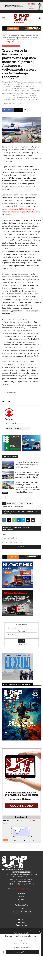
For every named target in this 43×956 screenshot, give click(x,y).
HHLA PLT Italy (11, 503)
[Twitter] (21, 911)
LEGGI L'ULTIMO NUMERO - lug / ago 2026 (17, 684)
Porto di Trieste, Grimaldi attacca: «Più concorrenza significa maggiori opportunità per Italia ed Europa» (27, 474)
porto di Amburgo (7, 506)
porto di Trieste (19, 506)
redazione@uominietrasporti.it (25, 888)
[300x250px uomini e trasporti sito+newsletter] (17, 587)
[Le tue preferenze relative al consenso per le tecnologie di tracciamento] (4, 952)
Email (4, 534)
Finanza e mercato (25, 35)
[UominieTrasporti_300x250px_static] (17, 615)
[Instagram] (29, 911)
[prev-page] (3, 497)
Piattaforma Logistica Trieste (25, 503)
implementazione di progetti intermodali (19, 211)
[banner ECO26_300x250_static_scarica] (11, 450)
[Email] (28, 520)
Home (4, 35)
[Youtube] (25, 911)
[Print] (33, 520)
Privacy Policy (17, 542)
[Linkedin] (18, 520)
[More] (25, 110)
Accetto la (13, 542)
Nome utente (21, 624)
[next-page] (6, 497)
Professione (12, 35)
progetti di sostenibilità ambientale (18, 209)
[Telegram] (23, 520)
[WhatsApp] (14, 520)
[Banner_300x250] (31, 450)
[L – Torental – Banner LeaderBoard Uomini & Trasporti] (21, 30)
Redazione (7, 104)
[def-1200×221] (21, 9)
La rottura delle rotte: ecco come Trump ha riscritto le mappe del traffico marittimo (27, 464)
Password (21, 631)
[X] (9, 520)
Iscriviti (21, 547)
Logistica (17, 46)
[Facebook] (4, 520)
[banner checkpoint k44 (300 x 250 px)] (17, 679)
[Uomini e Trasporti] (21, 18)
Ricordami (22, 644)
